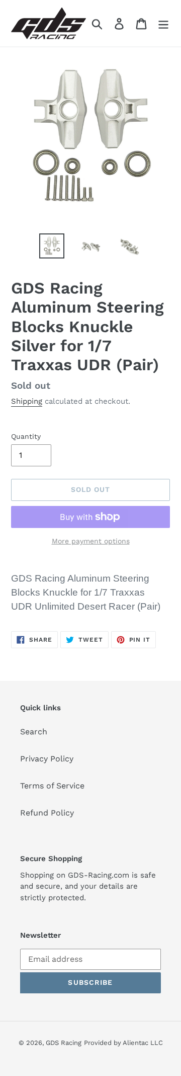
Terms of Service (52, 785)
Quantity (26, 436)
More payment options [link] (91, 541)
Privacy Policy (46, 758)
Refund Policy (47, 813)
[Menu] (163, 23)
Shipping (26, 401)
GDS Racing (63, 1042)
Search (33, 731)
